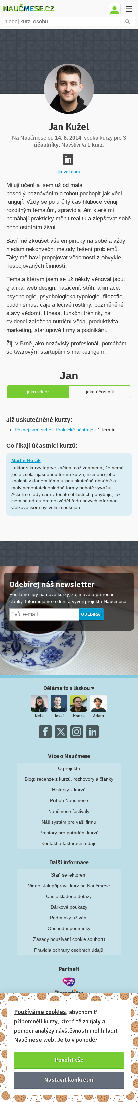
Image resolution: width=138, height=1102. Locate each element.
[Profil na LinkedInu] (68, 159)
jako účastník (100, 391)
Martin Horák (26, 460)
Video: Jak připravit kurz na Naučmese (69, 885)
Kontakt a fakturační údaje (69, 843)
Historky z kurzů (69, 789)
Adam (98, 716)
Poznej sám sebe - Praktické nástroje (54, 429)
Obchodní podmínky (69, 928)
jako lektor (38, 391)
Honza (79, 716)
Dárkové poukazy (69, 907)
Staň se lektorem (69, 875)
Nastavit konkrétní (69, 1079)
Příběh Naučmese (69, 800)
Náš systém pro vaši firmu (69, 822)
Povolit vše (69, 1059)
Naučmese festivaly (68, 811)
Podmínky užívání (69, 917)
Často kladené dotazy (69, 896)
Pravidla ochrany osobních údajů (69, 950)
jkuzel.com (69, 171)
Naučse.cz (28, 8)
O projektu (69, 768)
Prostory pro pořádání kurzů (69, 832)
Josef (59, 716)
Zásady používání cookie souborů (69, 939)
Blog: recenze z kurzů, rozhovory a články (69, 779)
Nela (39, 716)
